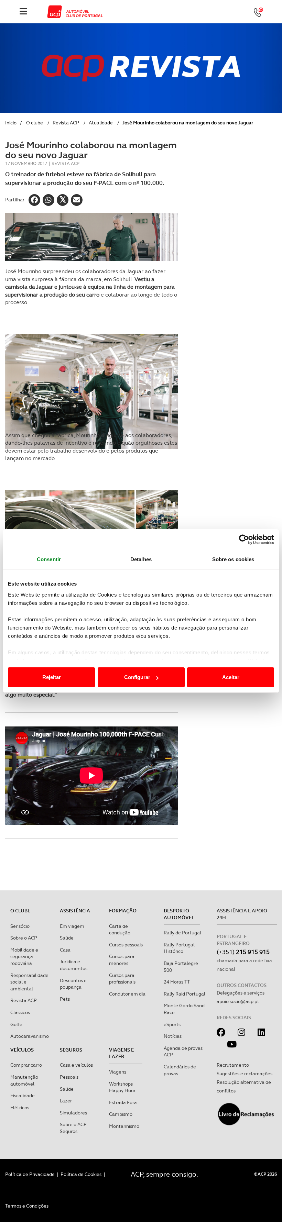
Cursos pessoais (126, 945)
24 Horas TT (177, 982)
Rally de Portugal (182, 933)
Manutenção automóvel (24, 1080)
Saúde (67, 938)
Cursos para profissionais (122, 978)
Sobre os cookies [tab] (233, 559)
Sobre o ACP (23, 938)
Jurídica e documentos (73, 964)
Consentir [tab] (49, 559)
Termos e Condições (26, 1206)
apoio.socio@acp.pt (238, 1001)
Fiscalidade (22, 1095)
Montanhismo (124, 1126)
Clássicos (20, 1012)
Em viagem (72, 926)
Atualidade (101, 123)
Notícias (173, 1036)
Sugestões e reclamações (244, 1073)
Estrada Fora (123, 1102)
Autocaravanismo (29, 1036)
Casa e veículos (76, 1065)
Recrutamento (233, 1065)
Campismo (120, 1114)
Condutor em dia (127, 994)
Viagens (117, 1072)
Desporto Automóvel (179, 914)
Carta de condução (119, 929)
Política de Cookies (81, 1174)
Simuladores (73, 1113)
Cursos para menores (121, 959)
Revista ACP (66, 123)
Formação (123, 911)
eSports (172, 1024)
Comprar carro (26, 1065)
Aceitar (230, 677)
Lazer (66, 1101)
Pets (65, 999)
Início (11, 123)
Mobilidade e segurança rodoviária (24, 956)
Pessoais (69, 1077)
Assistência (75, 911)
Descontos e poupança (73, 983)
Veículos (22, 1050)
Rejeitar (51, 677)
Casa (65, 950)
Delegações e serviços (240, 993)
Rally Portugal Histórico (179, 948)
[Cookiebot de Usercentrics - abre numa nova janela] (244, 539)
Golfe (16, 1024)
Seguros (71, 1050)
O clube (34, 123)
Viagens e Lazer (121, 1053)
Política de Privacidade (30, 1174)
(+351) (243, 952)
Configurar (137, 677)
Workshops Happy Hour (122, 1087)
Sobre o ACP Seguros (73, 1127)
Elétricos (19, 1107)
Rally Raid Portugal (184, 994)
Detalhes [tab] (141, 559)
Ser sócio (20, 926)
